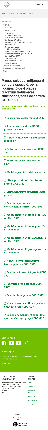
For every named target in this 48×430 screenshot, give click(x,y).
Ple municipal (9, 33)
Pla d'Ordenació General (13, 61)
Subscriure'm (7, 364)
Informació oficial (27, 13)
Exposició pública (11, 63)
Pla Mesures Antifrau (12, 49)
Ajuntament (10, 13)
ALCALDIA (6, 25)
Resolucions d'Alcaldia (13, 40)
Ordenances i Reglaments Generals (18, 51)
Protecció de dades (32, 391)
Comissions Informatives (14, 38)
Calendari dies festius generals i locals (19, 54)
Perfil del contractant (12, 58)
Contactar (31, 387)
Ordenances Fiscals (12, 47)
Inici (3, 13)
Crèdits (30, 382)
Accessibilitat (33, 400)
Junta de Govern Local (13, 35)
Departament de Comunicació (14, 68)
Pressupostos (10, 45)
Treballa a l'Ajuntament (11, 66)
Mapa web (31, 405)
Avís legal (31, 396)
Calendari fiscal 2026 (12, 56)
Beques (5, 71)
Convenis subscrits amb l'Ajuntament (18, 42)
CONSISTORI (7, 28)
